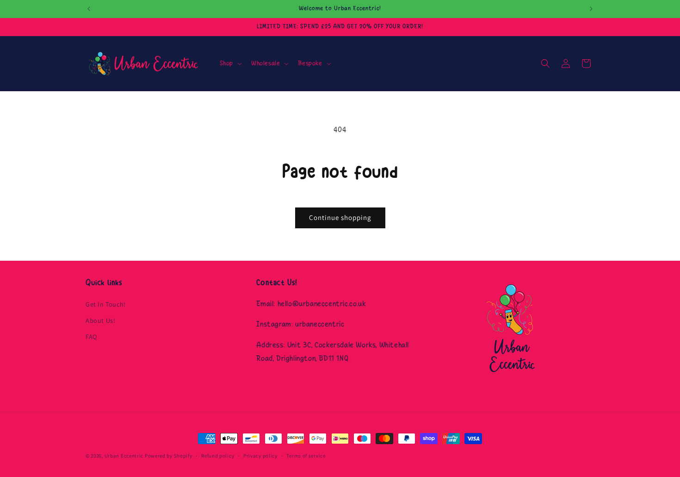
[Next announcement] (591, 9)
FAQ (91, 336)
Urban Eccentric (124, 455)
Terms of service (305, 455)
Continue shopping (340, 217)
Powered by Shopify (168, 455)
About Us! (100, 320)
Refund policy (217, 455)
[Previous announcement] (89, 9)
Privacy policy (260, 455)
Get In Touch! (106, 304)
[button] (230, 63)
